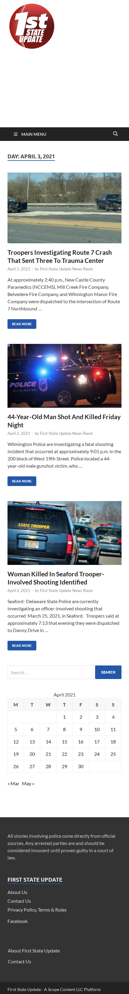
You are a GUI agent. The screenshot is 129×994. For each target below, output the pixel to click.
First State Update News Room (66, 268)
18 (113, 741)
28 (48, 766)
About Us (17, 892)
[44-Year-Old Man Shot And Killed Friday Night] (65, 378)
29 (64, 766)
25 (113, 754)
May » (28, 783)
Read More (20, 322)
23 (80, 754)
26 (16, 766)
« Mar (13, 783)
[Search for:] (65, 672)
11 (113, 729)
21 (48, 754)
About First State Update (34, 950)
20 (32, 754)
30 (80, 766)
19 (16, 754)
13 (32, 741)
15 (64, 741)
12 (16, 741)
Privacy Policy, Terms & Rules (37, 909)
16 (80, 741)
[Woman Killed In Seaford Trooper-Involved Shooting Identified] (65, 535)
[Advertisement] (64, 89)
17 (97, 741)
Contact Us (19, 901)
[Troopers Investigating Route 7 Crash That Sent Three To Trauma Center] (65, 210)
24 (97, 754)
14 (48, 741)
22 (64, 754)
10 (97, 729)
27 (32, 766)
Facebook (18, 921)
